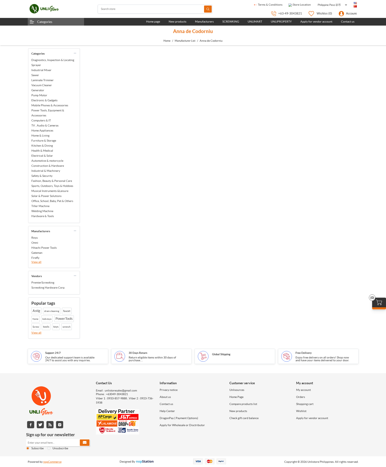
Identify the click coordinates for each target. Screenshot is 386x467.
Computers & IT (41, 120)
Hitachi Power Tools (44, 247)
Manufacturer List (185, 40)
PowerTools (64, 318)
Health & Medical (42, 150)
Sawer (35, 75)
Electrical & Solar (42, 155)
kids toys (46, 319)
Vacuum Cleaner (41, 85)
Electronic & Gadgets (44, 100)
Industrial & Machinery (45, 170)
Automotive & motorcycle (47, 160)
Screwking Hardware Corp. (48, 287)
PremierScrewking (42, 282)
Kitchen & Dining (42, 145)
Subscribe (37, 448)
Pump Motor (39, 95)
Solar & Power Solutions (46, 196)
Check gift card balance (244, 418)
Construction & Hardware (47, 165)
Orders (300, 397)
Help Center (167, 411)
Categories (44, 22)
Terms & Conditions (269, 4)
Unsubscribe (60, 448)
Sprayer (36, 65)
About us (165, 397)
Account (351, 13)
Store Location (301, 4)
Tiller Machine (40, 206)
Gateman (36, 252)
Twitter (40, 424)
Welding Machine (42, 211)
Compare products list (243, 404)
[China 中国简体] (355, 6)
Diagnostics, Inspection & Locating (52, 60)
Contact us (166, 404)
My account (303, 389)
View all (36, 262)
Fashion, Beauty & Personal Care (51, 180)
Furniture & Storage (43, 140)
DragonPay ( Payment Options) (179, 418)
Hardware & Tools (42, 216)
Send (84, 442)
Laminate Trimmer (42, 80)
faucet (66, 311)
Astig (36, 311)
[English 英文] (355, 3)
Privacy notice (169, 389)
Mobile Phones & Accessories (49, 105)
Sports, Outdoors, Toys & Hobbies (52, 185)
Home (166, 40)
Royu (34, 237)
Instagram (59, 424)
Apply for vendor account (312, 418)
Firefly (35, 257)
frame (35, 319)
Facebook (30, 424)
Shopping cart (304, 404)
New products (238, 411)
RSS (49, 424)
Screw (36, 326)
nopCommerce (52, 461)
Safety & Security (41, 175)
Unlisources (236, 389)
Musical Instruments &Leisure (49, 191)
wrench (67, 326)
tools (46, 326)
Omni (34, 242)
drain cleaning (51, 311)
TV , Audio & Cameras (45, 125)
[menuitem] (191, 390)
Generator (37, 90)
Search (208, 8)
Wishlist (301, 411)
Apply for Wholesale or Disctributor (182, 425)
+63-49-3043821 (290, 13)
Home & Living (40, 135)
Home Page (236, 397)
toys (56, 326)
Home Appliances (42, 130)
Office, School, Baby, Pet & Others (52, 201)
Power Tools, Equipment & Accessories (47, 113)
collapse (75, 53)
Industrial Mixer (41, 70)
